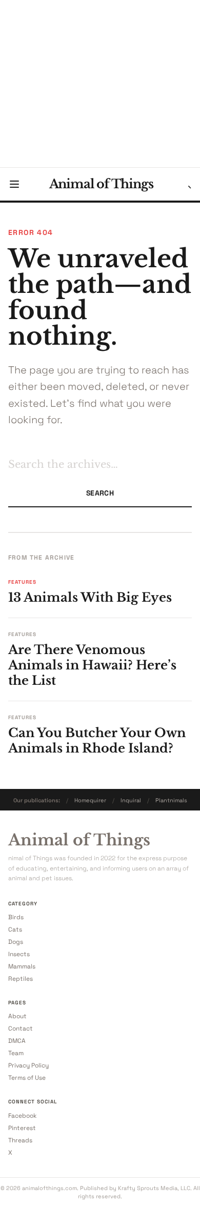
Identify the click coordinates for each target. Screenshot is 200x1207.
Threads (20, 1140)
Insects (19, 954)
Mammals (21, 966)
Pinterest (22, 1128)
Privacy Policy (28, 1065)
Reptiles (20, 979)
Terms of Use (27, 1078)
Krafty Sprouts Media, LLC (154, 1188)
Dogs (15, 942)
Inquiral (131, 800)
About (17, 1016)
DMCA (17, 1041)
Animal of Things (101, 184)
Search (100, 493)
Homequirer (90, 800)
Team (16, 1053)
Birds (16, 917)
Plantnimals (171, 800)
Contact (20, 1028)
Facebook (22, 1116)
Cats (15, 929)
